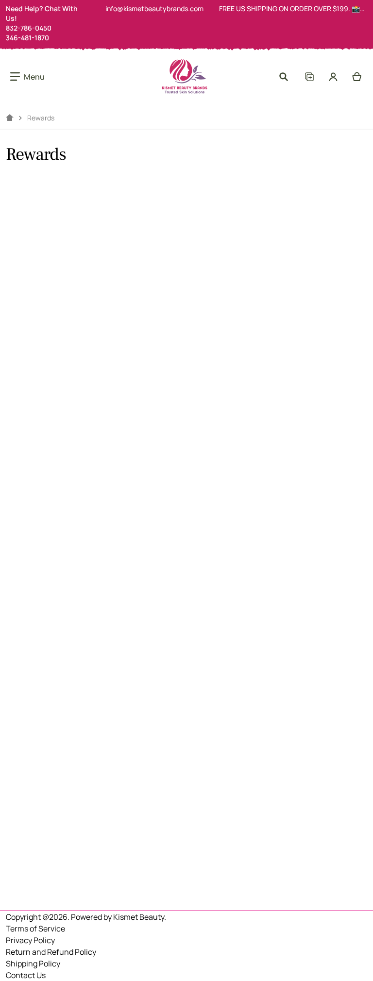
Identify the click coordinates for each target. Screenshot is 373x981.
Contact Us (26, 975)
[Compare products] (309, 77)
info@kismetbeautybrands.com (154, 8)
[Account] (333, 77)
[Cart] (357, 77)
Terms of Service (35, 928)
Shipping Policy (33, 963)
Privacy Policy (30, 940)
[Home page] (10, 118)
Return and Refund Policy (51, 952)
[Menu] (27, 77)
